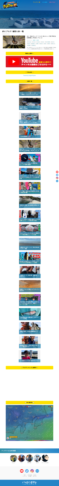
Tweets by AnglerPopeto (29, 75)
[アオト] (21, 458)
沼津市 (37, 40)
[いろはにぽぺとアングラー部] (9, 5)
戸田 (29, 43)
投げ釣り (33, 43)
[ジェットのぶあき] (45, 458)
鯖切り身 (34, 45)
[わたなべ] (13, 458)
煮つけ (41, 43)
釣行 (49, 43)
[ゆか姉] (37, 458)
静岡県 (34, 40)
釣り (45, 43)
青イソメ (53, 43)
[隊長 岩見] (29, 458)
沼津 (37, 43)
